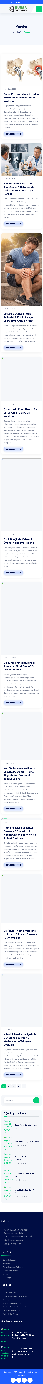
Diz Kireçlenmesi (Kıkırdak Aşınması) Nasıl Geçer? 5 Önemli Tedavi (19, 666)
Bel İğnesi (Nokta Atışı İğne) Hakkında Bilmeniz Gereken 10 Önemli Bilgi (20, 934)
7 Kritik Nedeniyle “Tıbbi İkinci (27, 1142)
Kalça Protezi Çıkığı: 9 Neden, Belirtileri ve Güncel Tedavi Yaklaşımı (21, 97)
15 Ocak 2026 (10, 309)
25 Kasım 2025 (10, 404)
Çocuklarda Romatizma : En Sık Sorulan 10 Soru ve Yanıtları (20, 413)
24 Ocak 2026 (10, 89)
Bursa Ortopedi (9, 1260)
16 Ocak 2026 (10, 179)
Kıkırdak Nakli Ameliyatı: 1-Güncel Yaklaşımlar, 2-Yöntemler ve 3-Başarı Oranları (20, 1039)
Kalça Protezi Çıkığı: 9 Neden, (27, 1125)
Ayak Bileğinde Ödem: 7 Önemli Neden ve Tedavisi (19, 541)
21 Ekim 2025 (10, 763)
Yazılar (5, 1274)
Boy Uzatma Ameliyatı (12, 1303)
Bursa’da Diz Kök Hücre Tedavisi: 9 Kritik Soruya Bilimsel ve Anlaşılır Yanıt (19, 317)
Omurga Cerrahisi (10, 1300)
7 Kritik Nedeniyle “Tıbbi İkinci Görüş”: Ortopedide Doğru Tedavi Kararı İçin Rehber (19, 188)
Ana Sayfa (17, 32)
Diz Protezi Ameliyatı (11, 1310)
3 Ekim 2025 (9, 926)
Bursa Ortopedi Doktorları (13, 1267)
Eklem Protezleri (9, 1293)
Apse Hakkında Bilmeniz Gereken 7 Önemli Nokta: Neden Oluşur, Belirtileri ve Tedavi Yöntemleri (20, 833)
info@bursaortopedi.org (13, 1240)
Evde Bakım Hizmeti (10, 1270)
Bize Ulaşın (7, 1278)
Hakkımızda (7, 1263)
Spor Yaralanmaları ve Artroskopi (16, 1296)
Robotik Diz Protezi (10, 1314)
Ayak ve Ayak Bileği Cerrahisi (14, 1307)
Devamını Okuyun (13, 134)
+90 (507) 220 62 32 (12, 1244)
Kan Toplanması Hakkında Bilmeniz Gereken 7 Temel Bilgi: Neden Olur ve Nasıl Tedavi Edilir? (19, 773)
